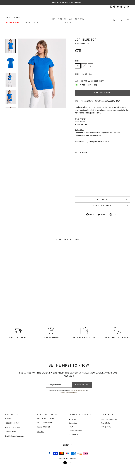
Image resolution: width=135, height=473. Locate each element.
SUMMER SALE (13, 22)
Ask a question (102, 205)
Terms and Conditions (78, 390)
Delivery (102, 199)
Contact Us (73, 423)
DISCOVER (30, 22)
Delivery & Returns (75, 431)
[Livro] (67, 463)
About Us (72, 419)
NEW (8, 18)
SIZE (77, 61)
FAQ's (71, 427)
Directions (40, 431)
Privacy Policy (106, 427)
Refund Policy (106, 423)
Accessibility (73, 434)
